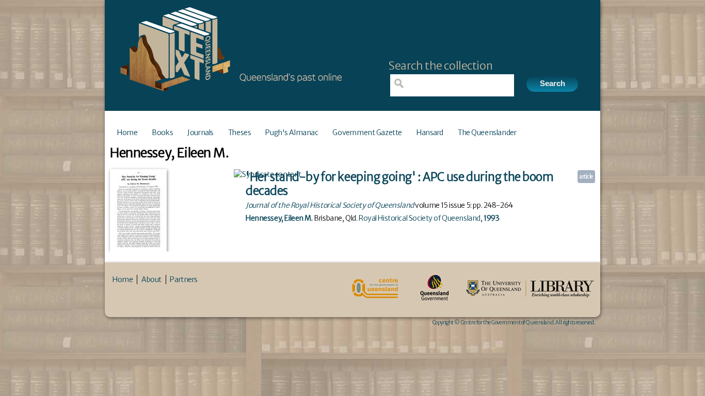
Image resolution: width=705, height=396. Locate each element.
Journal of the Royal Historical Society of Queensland (330, 205)
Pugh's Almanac (291, 132)
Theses (239, 132)
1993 (491, 218)
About (151, 279)
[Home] (228, 94)
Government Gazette (367, 132)
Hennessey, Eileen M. (279, 218)
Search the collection (440, 66)
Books (162, 132)
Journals (200, 132)
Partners (184, 279)
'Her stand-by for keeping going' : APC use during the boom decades (400, 184)
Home (127, 132)
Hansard (429, 132)
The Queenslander (487, 132)
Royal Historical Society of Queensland (419, 218)
